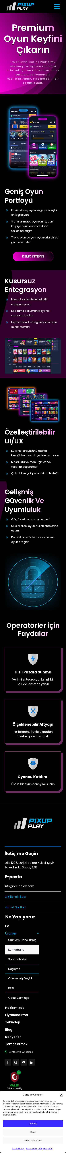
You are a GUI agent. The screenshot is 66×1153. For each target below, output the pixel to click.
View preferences (33, 1140)
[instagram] (16, 1062)
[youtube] (24, 1062)
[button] (61, 1094)
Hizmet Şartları (15, 907)
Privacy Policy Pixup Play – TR (39, 1148)
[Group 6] (20, 4)
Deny (33, 1132)
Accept (33, 1123)
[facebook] (8, 1062)
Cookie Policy (18, 1148)
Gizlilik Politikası (15, 897)
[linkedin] (32, 1062)
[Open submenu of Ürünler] (37, 933)
